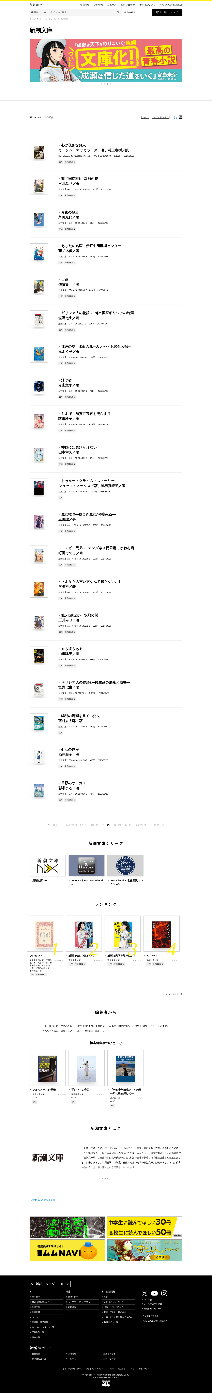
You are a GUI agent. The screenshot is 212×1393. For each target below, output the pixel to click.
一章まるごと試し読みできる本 (118, 1317)
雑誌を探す (73, 1297)
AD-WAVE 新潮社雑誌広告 (172, 5)
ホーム (32, 19)
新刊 (106, 1297)
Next (180, 60)
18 (86, 825)
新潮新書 (36, 1312)
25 (125, 825)
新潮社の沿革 (109, 1353)
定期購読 (72, 1307)
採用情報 (98, 4)
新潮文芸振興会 (152, 1316)
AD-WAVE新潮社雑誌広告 (156, 1321)
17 (81, 825)
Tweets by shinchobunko (42, 1200)
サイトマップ (144, 1369)
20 (97, 825)
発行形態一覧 (38, 1332)
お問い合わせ (128, 4)
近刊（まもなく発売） (114, 1302)
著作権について (147, 4)
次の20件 (140, 825)
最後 (157, 825)
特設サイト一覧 (111, 1322)
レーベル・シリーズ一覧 (49, 19)
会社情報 (84, 4)
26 (130, 825)
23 (114, 825)
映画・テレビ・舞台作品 (115, 1312)
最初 (55, 825)
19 (92, 825)
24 (119, 825)
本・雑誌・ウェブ (169, 12)
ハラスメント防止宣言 (116, 1369)
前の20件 (71, 825)
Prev (32, 60)
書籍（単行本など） (41, 1302)
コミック (36, 1317)
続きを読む (106, 1179)
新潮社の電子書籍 (40, 1322)
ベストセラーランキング (115, 1307)
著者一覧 (36, 1337)
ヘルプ (132, 1369)
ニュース (112, 4)
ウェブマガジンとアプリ (79, 1302)
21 (103, 825)
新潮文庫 (36, 1307)
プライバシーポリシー (94, 1369)
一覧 (66, 1284)
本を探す (36, 1297)
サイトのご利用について (72, 1369)
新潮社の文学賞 (39, 1359)
